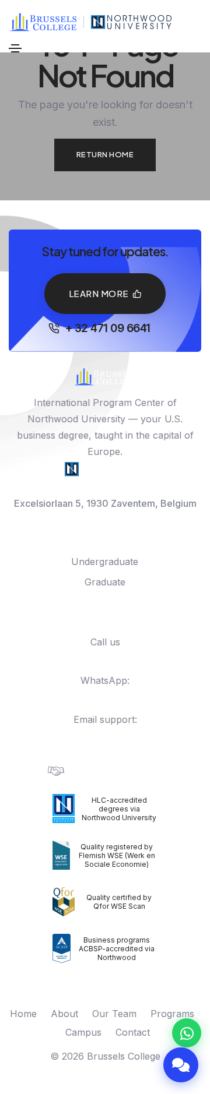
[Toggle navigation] (15, 48)
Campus (83, 1032)
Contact (133, 1032)
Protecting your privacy (117, 770)
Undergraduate (104, 561)
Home (23, 1013)
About (64, 1013)
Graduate (105, 582)
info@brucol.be (105, 736)
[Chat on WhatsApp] (186, 1032)
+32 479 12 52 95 (110, 697)
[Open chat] (180, 1064)
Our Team (114, 1013)
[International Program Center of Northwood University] (131, 22)
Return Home (105, 154)
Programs (172, 1013)
